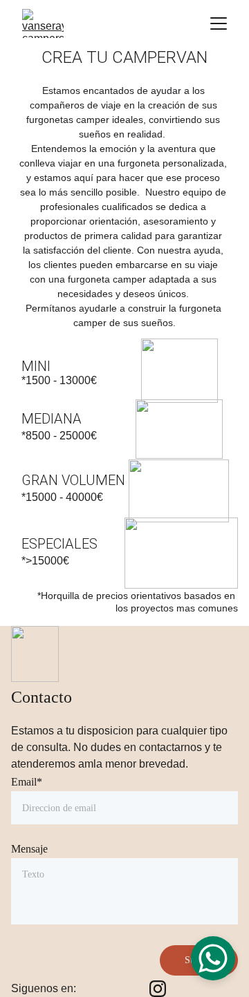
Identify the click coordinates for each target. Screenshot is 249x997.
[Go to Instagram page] (157, 988)
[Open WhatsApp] (213, 958)
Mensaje (29, 849)
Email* (26, 782)
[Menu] (218, 23)
